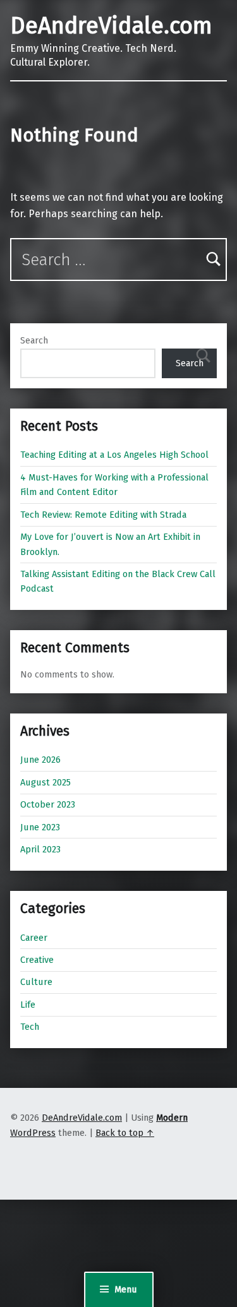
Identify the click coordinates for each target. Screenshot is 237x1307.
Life (27, 1004)
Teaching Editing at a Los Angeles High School (114, 454)
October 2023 (47, 804)
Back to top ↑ (124, 1132)
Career (33, 937)
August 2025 (45, 782)
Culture (36, 982)
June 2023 (40, 827)
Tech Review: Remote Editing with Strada (103, 514)
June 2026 (40, 759)
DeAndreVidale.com (111, 26)
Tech (29, 1026)
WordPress (33, 1132)
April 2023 (40, 849)
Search (34, 340)
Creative (37, 959)
